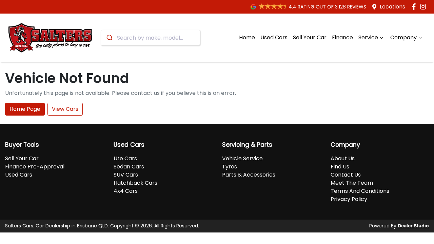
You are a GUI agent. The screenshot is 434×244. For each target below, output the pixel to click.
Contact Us (346, 175)
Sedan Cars (129, 166)
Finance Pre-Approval (34, 166)
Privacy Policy (349, 199)
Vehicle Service (242, 158)
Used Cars (274, 37)
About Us (343, 158)
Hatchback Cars (135, 183)
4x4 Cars (126, 191)
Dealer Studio (413, 226)
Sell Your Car (310, 37)
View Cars (65, 109)
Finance (342, 37)
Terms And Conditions (360, 191)
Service (368, 37)
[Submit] (109, 37)
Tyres (229, 166)
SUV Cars (126, 175)
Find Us (340, 166)
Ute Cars (125, 158)
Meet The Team (352, 183)
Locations (392, 7)
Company (403, 37)
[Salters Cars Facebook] (415, 6)
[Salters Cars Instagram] (424, 6)
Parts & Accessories (248, 175)
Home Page (24, 109)
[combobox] (150, 37)
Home (247, 37)
